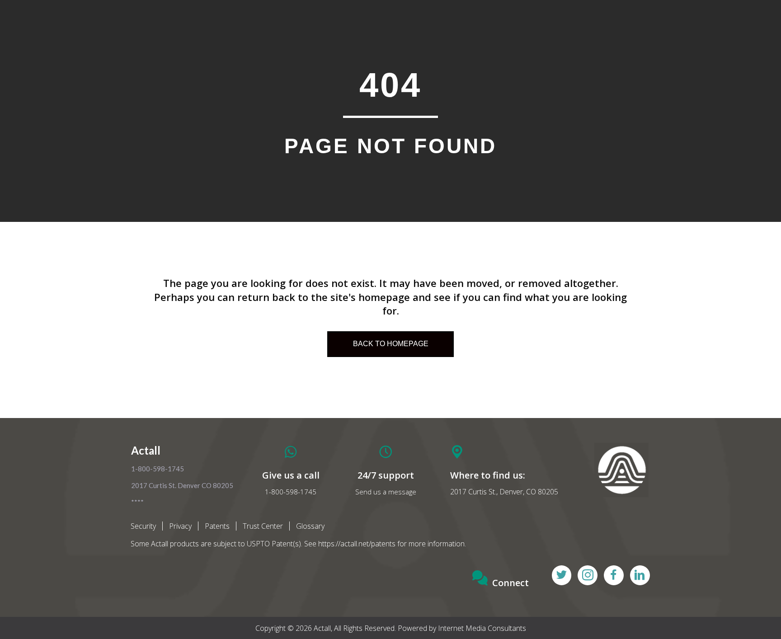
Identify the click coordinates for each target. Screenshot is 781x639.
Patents (217, 526)
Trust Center (263, 526)
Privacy (180, 526)
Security (143, 526)
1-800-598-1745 (290, 491)
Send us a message (385, 491)
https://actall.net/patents (356, 544)
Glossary (310, 526)
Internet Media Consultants (482, 628)
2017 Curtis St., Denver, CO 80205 (504, 492)
